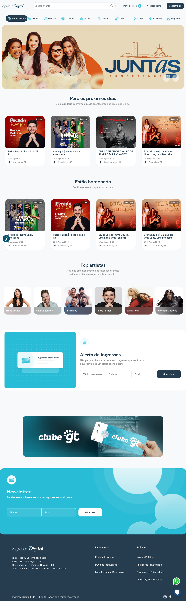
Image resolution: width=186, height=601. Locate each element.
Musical (52, 18)
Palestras (157, 18)
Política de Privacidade (149, 501)
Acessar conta (154, 6)
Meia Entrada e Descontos (109, 508)
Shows (122, 18)
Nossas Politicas (145, 493)
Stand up (69, 18)
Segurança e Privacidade (150, 508)
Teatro (34, 18)
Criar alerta (169, 310)
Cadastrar (90, 448)
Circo (140, 18)
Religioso (175, 18)
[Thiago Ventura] (169, 223)
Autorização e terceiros (149, 516)
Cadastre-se (175, 6)
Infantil (87, 18)
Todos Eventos (19, 18)
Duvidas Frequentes (106, 501)
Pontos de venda (104, 493)
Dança (105, 18)
